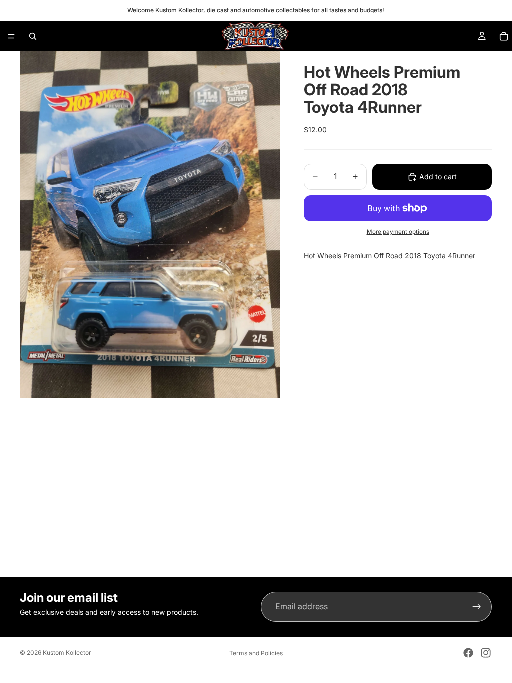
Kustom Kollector (67, 652)
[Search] (33, 37)
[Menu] (11, 36)
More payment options (398, 232)
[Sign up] (477, 607)
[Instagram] (486, 653)
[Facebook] (468, 653)
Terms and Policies (256, 653)
